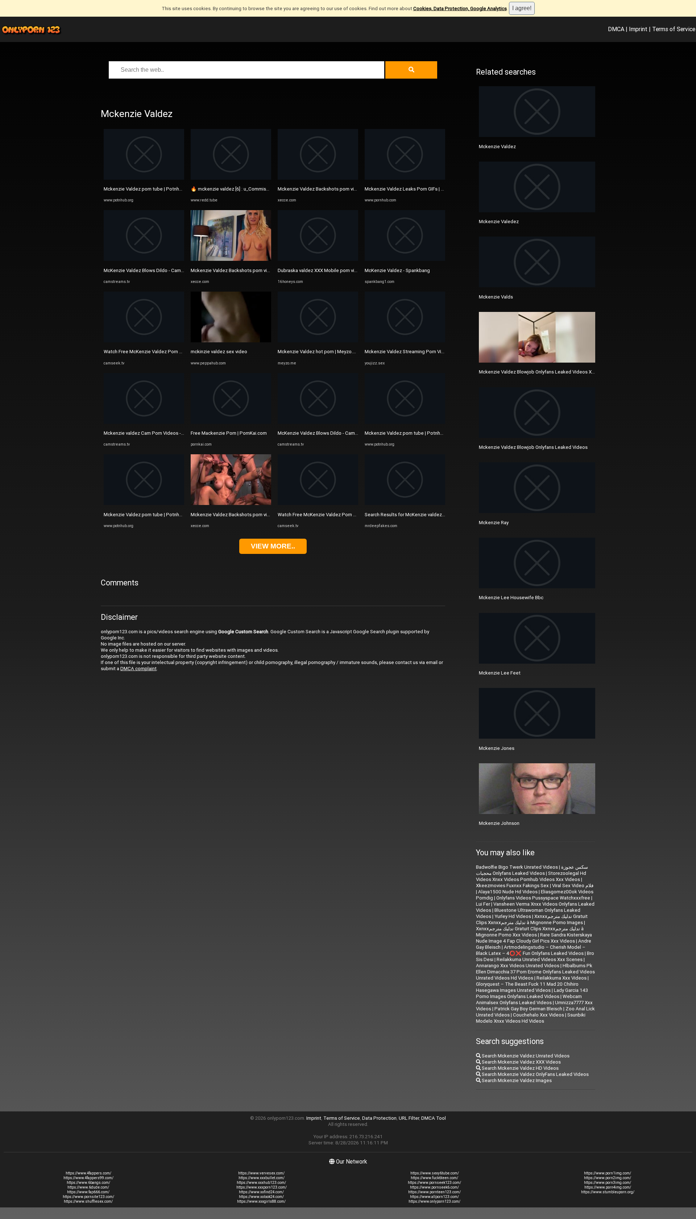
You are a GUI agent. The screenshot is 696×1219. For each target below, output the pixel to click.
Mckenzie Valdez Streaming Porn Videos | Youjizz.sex (422, 351)
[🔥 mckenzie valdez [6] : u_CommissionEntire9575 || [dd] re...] (231, 178)
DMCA (616, 29)
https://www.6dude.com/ (88, 1187)
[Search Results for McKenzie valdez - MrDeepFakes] (405, 503)
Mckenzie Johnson (499, 823)
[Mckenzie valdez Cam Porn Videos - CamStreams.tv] (144, 422)
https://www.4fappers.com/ (88, 1173)
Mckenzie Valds (496, 297)
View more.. (273, 546)
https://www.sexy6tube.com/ (434, 1173)
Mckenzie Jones (496, 748)
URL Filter (409, 1118)
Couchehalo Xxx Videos (538, 1015)
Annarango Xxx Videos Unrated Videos (517, 966)
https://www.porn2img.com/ (607, 1178)
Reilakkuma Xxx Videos (561, 978)
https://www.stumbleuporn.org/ (607, 1192)
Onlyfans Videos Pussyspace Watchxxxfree (543, 898)
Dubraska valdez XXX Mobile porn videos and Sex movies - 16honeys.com (357, 270)
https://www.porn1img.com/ (607, 1173)
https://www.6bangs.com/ (88, 1182)
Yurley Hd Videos (512, 916)
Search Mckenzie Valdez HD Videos (520, 1068)
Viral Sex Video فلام (572, 885)
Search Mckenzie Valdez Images (516, 1080)
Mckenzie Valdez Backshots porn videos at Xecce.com (250, 270)
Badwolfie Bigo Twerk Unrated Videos (517, 867)
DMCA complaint (138, 668)
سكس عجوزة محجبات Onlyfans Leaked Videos (532, 870)
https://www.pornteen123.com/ (434, 1192)
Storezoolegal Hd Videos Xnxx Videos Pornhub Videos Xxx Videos (531, 876)
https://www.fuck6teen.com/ (434, 1178)
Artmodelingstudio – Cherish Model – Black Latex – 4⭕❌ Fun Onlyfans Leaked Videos (530, 950)
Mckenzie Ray (494, 522)
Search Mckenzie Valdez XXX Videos (521, 1062)
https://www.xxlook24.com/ (261, 1196)
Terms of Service (673, 29)
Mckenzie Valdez (497, 146)
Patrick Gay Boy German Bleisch (528, 1009)
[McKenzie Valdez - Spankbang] (405, 259)
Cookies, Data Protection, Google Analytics (460, 8)
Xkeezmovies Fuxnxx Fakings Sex (512, 885)
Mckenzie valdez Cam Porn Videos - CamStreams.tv (159, 433)
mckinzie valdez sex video (219, 351)
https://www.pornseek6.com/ (434, 1187)
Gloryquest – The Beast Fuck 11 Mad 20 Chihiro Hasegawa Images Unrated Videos (527, 987)
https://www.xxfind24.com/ (261, 1192)
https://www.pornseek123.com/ (434, 1182)
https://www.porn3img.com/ (607, 1182)
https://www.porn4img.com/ (607, 1187)
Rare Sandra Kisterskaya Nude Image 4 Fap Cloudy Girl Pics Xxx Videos (534, 938)
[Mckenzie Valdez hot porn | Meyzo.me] (318, 341)
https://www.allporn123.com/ (434, 1196)
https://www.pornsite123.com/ (88, 1196)
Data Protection (379, 1118)
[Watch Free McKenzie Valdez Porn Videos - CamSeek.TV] (144, 341)
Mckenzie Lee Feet (500, 673)
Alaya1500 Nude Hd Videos (508, 892)
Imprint (638, 29)
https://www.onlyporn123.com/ (434, 1201)
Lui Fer (483, 904)
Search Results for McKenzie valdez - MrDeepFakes (420, 515)
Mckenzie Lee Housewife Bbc (511, 597)
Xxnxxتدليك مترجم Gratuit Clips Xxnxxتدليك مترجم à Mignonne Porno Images (532, 919)
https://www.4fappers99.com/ (88, 1178)
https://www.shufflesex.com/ (88, 1201)
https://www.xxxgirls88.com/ (261, 1201)
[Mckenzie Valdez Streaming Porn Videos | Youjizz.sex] (405, 341)
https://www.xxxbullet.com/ (262, 1178)
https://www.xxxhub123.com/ (261, 1182)
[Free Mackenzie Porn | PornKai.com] (231, 422)
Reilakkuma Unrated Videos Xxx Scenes (540, 959)
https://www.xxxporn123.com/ (261, 1187)
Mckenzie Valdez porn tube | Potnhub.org (148, 189)
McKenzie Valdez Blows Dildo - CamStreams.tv (154, 270)
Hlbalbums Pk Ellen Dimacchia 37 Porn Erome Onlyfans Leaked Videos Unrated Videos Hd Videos (535, 972)
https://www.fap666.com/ (88, 1192)
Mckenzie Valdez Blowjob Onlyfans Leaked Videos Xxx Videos (546, 372)
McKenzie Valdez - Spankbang (397, 270)
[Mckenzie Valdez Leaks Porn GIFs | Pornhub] (405, 178)
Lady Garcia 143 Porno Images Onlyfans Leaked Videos (532, 993)
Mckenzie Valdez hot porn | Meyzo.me (319, 351)
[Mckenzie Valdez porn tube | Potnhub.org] (144, 178)
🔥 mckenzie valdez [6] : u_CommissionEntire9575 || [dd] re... (255, 189)
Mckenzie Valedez (499, 221)
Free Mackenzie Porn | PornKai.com (229, 433)
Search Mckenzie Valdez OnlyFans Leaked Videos (535, 1074)
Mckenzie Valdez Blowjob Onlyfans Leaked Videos (533, 447)
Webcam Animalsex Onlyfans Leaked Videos (529, 999)
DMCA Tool (433, 1118)
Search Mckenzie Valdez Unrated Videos (525, 1056)
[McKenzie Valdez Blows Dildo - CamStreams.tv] (144, 259)
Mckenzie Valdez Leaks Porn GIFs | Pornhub (412, 189)
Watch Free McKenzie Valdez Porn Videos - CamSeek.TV (165, 351)
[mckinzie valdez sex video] (231, 341)
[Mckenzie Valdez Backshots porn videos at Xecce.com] (231, 259)
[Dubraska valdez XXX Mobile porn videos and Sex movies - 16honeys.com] (318, 259)
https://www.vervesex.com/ (261, 1173)
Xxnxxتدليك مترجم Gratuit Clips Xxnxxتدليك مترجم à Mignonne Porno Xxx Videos (530, 932)
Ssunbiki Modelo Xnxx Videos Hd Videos (530, 1018)
